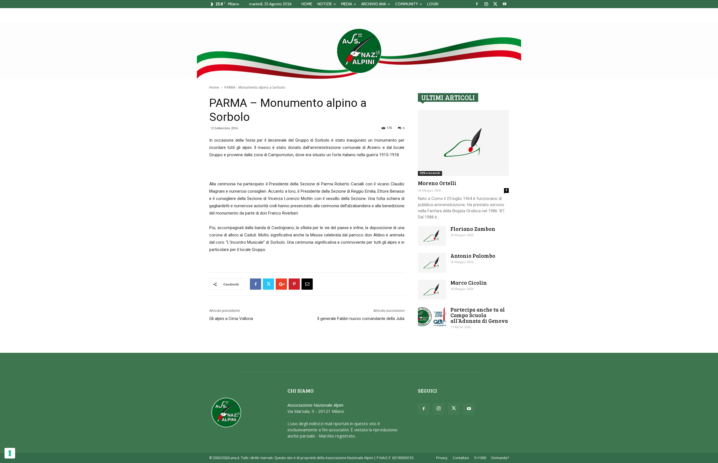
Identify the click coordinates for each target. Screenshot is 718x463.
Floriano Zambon (472, 228)
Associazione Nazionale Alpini (315, 405)
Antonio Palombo (472, 255)
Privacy (441, 457)
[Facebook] (477, 4)
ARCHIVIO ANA (373, 3)
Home (214, 87)
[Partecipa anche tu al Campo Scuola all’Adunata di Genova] (432, 316)
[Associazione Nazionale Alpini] (359, 51)
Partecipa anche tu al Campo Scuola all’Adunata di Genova (479, 315)
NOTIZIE (324, 3)
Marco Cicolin (468, 282)
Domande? (500, 457)
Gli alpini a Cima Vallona (231, 318)
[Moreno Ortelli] (463, 143)
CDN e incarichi (430, 173)
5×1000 (480, 457)
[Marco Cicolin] (432, 290)
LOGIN (432, 3)
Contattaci (461, 457)
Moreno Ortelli (437, 182)
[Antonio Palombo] (432, 263)
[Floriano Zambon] (432, 236)
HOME (307, 3)
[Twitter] (495, 4)
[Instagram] (486, 4)
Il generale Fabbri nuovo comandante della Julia (360, 318)
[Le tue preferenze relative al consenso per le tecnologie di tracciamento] (9, 453)
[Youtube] (504, 4)
